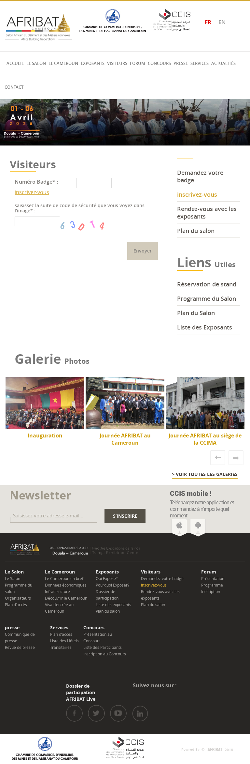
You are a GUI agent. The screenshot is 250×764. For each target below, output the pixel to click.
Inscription (210, 591)
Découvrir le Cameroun (66, 598)
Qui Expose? (107, 578)
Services (199, 63)
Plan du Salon (196, 313)
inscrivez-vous (32, 192)
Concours (159, 63)
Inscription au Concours (104, 653)
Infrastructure (57, 591)
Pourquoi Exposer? (112, 585)
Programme (212, 585)
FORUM (137, 63)
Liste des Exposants (204, 327)
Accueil (15, 63)
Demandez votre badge (200, 176)
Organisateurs (18, 598)
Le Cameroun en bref (64, 578)
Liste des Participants (102, 647)
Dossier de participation (80, 689)
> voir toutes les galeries (205, 474)
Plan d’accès (16, 604)
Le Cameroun (63, 63)
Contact (14, 87)
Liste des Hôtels (64, 640)
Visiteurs (117, 63)
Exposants (92, 63)
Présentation (212, 578)
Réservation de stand (206, 284)
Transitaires (61, 647)
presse (181, 63)
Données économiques (66, 585)
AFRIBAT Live (80, 699)
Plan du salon (196, 231)
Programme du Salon (206, 298)
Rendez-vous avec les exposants (207, 212)
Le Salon (36, 63)
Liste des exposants (113, 604)
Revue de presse (20, 647)
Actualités (223, 63)
